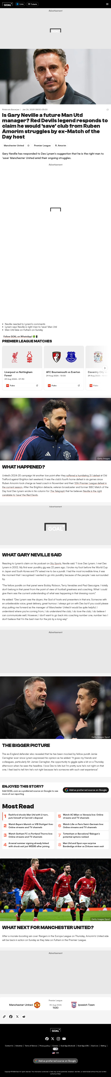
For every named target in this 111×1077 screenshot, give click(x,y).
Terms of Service (31, 1046)
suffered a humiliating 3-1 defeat (83, 475)
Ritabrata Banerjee (10, 109)
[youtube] (64, 1039)
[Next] (105, 368)
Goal (17, 1071)
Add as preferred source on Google (88, 790)
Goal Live (94, 1046)
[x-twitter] (52, 1039)
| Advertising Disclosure (77, 31)
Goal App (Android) (68, 1046)
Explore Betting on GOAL (12, 37)
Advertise (18, 1046)
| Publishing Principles (93, 31)
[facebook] (47, 1039)
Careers (55, 1046)
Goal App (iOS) (83, 1046)
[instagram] (58, 1039)
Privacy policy (45, 1046)
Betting (103, 1046)
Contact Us (9, 1046)
